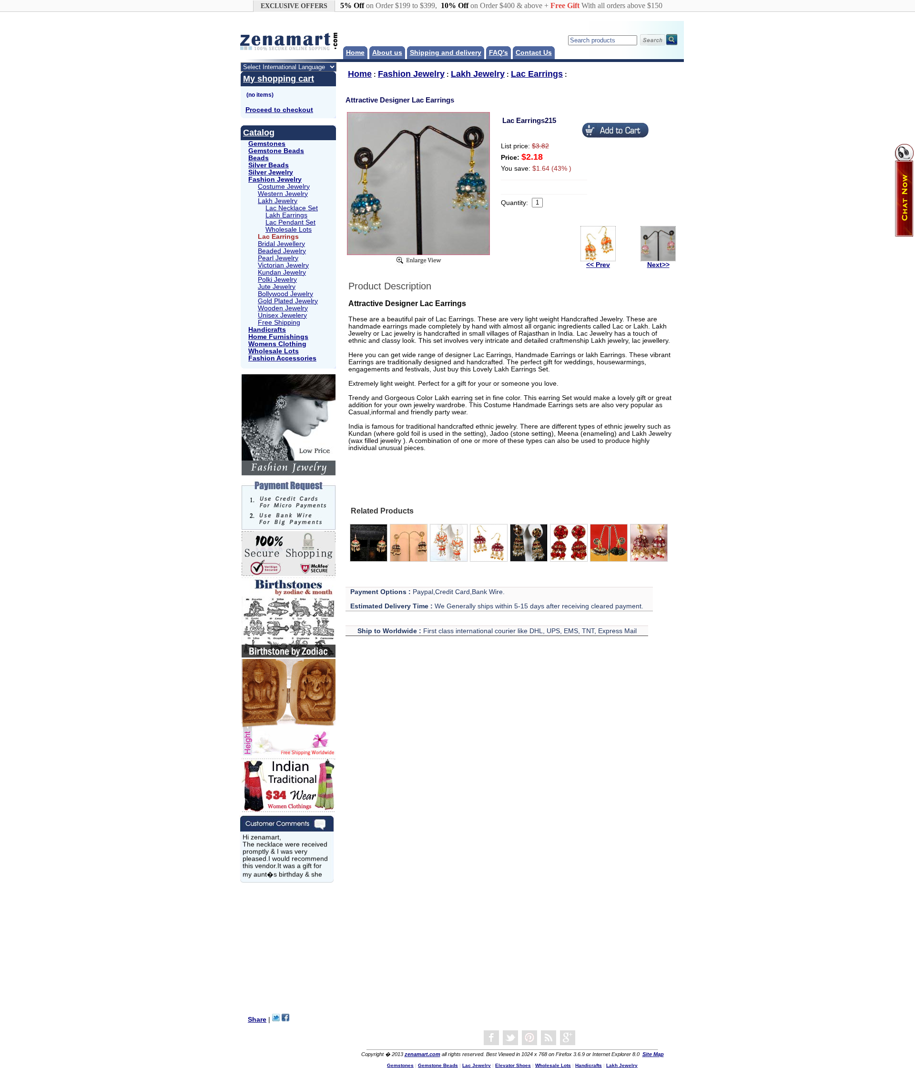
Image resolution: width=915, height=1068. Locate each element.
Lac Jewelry (476, 1065)
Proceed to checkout (279, 109)
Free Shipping (279, 322)
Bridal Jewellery (281, 243)
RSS (548, 1038)
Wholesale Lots (288, 229)
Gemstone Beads (276, 150)
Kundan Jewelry (282, 272)
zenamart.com (422, 1054)
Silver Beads (268, 165)
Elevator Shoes (513, 1065)
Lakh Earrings (286, 215)
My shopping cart (278, 78)
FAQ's (498, 52)
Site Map (653, 1054)
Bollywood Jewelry (285, 294)
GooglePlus (567, 1038)
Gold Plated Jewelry (288, 301)
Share (257, 1019)
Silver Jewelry (270, 172)
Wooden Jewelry (283, 308)
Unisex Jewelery (282, 315)
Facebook (491, 1038)
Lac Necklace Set (291, 208)
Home (355, 52)
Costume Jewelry (284, 186)
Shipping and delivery (445, 52)
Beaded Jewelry (282, 251)
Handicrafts (267, 329)
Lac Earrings (537, 74)
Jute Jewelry (276, 286)
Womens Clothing (277, 344)
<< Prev (598, 264)
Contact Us (534, 52)
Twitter (510, 1038)
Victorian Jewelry (283, 265)
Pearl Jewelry (278, 258)
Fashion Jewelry (275, 179)
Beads (258, 158)
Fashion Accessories (282, 358)
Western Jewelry (283, 193)
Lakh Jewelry (277, 201)
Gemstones (266, 143)
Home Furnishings (278, 336)
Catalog (258, 132)
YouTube (529, 1038)
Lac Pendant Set (290, 222)
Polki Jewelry (277, 279)
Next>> (658, 264)
